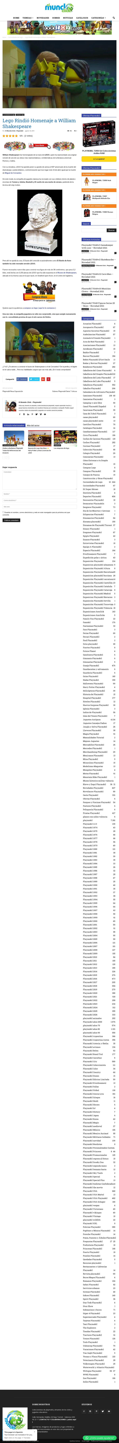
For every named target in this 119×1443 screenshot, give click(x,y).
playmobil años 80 (91, 1029)
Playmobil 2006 (90, 942)
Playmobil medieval (92, 1126)
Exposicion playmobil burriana (97, 575)
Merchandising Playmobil (95, 752)
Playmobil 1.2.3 (90, 824)
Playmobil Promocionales (95, 1155)
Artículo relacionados (14, 425)
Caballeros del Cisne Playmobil (97, 370)
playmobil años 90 (91, 1032)
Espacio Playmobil (91, 550)
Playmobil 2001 (90, 924)
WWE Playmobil (90, 1374)
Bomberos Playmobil (92, 367)
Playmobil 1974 (90, 827)
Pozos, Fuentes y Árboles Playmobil (99, 1238)
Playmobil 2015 (90, 975)
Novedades (43, 18)
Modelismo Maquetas (93, 766)
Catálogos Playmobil (92, 428)
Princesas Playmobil (92, 1248)
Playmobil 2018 (90, 986)
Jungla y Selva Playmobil (95, 727)
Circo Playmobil (86, 294)
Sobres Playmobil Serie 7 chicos (64, 391)
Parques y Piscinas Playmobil (97, 802)
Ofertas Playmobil (91, 798)
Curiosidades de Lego (8, 115)
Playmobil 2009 (90, 953)
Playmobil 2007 (90, 946)
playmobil (32, 445)
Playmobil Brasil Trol (93, 1054)
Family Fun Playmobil (93, 619)
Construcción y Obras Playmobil (98, 478)
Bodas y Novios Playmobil (95, 363)
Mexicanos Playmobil (93, 755)
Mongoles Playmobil (92, 770)
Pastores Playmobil (92, 806)
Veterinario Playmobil (93, 1360)
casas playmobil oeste (93, 421)
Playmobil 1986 (90, 870)
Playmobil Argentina (93, 1036)
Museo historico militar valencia (98, 780)
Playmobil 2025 (90, 1011)
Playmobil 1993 (90, 896)
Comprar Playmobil (92, 471)
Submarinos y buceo (92, 1310)
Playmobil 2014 (90, 971)
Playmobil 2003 (90, 932)
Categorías (97, 18)
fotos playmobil (90, 644)
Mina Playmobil (90, 759)
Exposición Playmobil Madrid (97, 593)
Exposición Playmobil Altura (96, 568)
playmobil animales (92, 1018)
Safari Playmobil (91, 1284)
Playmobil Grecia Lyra (93, 1094)
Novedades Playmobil (93, 788)
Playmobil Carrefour (92, 1058)
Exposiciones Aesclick (93, 611)
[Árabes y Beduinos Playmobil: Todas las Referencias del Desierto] (14, 438)
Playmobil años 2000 (92, 1022)
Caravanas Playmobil (93, 410)
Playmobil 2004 (90, 935)
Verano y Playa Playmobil (95, 1356)
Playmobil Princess (92, 1151)
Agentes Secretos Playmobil (96, 331)
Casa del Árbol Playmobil (94, 413)
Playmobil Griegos (91, 1097)
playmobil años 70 (91, 1025)
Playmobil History (91, 1112)
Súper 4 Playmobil (91, 1313)
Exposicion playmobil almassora (98, 565)
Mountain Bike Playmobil (95, 777)
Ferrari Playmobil (91, 637)
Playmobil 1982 (90, 856)
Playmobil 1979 (90, 845)
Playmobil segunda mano (95, 1166)
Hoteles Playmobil (91, 701)
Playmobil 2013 (90, 968)
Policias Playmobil (92, 1227)
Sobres (56, 18)
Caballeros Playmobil (93, 385)
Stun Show (88, 1306)
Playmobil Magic (91, 1122)
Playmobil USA (90, 1191)
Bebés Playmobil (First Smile (96, 359)
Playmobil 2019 (90, 989)
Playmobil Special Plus (93, 1180)
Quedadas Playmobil (92, 1259)
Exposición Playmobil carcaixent (98, 579)
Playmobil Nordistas (92, 1144)
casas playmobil (90, 417)
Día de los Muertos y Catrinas (96, 511)
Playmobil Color (90, 1068)
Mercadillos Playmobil (93, 745)
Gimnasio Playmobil (92, 658)
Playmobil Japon (91, 1115)
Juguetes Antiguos (92, 719)
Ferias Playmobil (91, 633)
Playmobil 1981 (90, 852)
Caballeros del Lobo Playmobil (97, 381)
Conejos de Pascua (91, 475)
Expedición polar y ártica (94, 557)
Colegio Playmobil (91, 453)
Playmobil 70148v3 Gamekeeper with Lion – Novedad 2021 (97, 246)
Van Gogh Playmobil (92, 1353)
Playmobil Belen (90, 1050)
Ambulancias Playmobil (94, 334)
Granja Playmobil (91, 665)
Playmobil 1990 (90, 885)
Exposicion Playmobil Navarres (97, 597)
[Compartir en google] (43, 379)
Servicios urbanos (91, 1288)
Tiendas (27, 18)
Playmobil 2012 (90, 964)
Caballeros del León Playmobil (97, 377)
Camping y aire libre (92, 403)
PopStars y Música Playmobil (96, 1230)
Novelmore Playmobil (93, 791)
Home (16, 18)
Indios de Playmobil (92, 712)
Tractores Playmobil (92, 1335)
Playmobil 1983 (90, 860)
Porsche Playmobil (92, 1234)
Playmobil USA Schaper (94, 1202)
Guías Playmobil (90, 676)
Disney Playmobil (91, 529)
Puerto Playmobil (91, 1252)
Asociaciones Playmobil (94, 345)
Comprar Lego (20, 115)
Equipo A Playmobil (92, 547)
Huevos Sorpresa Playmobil (96, 705)
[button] (113, 18)
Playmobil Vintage (92, 1216)
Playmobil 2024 (90, 1007)
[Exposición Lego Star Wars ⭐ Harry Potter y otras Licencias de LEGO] (39, 438)
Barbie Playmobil (91, 352)
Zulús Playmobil (90, 1382)
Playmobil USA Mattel (93, 1194)
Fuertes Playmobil (91, 647)
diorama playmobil (92, 521)
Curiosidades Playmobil (94, 485)
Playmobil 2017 (90, 982)
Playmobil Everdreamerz (94, 1083)
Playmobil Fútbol (91, 1090)
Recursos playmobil (92, 1263)
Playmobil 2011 (90, 960)
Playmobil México (91, 1130)
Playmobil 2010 (90, 957)
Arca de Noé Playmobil (93, 341)
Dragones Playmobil (92, 532)
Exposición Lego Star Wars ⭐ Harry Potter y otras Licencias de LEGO (39, 450)
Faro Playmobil (90, 629)
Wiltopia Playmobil (92, 1371)
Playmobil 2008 (90, 950)
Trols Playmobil (90, 1342)
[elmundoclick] (84, 1411)
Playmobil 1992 (90, 892)
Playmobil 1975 (90, 831)
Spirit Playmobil (90, 1299)
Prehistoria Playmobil (93, 1245)
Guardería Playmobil (92, 673)
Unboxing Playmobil (92, 1346)
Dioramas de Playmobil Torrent (97, 525)
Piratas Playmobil (91, 813)
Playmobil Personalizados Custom (99, 1148)
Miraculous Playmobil (93, 762)
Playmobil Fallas (91, 1086)
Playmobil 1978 (90, 842)
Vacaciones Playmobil (93, 1349)
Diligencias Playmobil (93, 514)
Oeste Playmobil (90, 795)
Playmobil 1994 (90, 899)
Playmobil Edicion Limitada (96, 1079)
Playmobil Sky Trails (93, 1173)
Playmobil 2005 (90, 939)
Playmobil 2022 (90, 1000)
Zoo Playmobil (89, 1378)
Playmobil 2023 (90, 1004)
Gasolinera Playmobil (93, 655)
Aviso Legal (85, 1441)
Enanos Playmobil (91, 539)
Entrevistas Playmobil (93, 543)
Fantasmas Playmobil (93, 626)
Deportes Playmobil (88, 265)
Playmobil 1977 (90, 838)
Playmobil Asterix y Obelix (95, 1043)
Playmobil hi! (89, 1108)
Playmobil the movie (93, 1187)
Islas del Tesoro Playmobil (95, 716)
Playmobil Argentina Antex (96, 1040)
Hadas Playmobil (91, 680)
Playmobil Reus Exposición (13, 391)
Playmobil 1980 (90, 849)
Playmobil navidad (92, 1140)
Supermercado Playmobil (94, 1317)
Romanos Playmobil (92, 1281)
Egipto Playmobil (91, 536)
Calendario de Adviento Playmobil (99, 392)
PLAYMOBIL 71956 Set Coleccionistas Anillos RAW (99, 152)
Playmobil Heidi (90, 1101)
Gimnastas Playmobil (93, 662)
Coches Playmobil (91, 442)
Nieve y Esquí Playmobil (94, 784)
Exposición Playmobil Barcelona (98, 572)
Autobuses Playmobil (93, 349)
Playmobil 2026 (90, 1014)
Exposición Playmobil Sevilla (97, 601)
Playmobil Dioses (91, 1076)
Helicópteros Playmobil (94, 691)
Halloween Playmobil (93, 683)
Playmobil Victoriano (93, 1209)
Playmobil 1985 (90, 867)
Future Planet (89, 651)
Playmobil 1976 (90, 834)
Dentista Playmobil (92, 493)
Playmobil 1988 (90, 878)
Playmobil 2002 (90, 928)
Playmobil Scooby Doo (93, 1162)
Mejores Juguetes (91, 741)
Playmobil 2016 (90, 978)
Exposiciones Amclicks (94, 615)
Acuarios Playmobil (92, 323)
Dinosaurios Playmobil (93, 518)
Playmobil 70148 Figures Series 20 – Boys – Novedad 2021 (98, 304)
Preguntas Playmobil (93, 1241)
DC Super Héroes (90, 489)
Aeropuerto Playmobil (93, 327)
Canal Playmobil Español (94, 406)
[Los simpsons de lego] (65, 438)
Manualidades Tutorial (93, 737)
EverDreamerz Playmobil (94, 554)
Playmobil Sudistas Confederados (98, 1184)
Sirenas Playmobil (91, 1292)
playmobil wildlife (92, 1220)
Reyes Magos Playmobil (94, 1277)
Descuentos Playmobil (93, 500)
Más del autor (33, 425)
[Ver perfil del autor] (21, 414)
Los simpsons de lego (61, 448)
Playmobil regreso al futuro (95, 1158)
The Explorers (89, 1328)
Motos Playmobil (91, 773)
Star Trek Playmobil (92, 1302)
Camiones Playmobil (92, 395)
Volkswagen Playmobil (94, 1364)
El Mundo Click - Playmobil (14, 131)
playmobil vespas (91, 1205)
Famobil (87, 622)
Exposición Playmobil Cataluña (97, 586)
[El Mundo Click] (59, 7)
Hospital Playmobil (92, 698)
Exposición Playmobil (93, 561)
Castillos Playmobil (92, 424)
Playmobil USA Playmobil (95, 1198)
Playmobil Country (92, 1072)
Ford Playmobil (90, 640)
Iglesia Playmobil (91, 709)
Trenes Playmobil (91, 1338)
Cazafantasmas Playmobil (95, 431)
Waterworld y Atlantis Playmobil (98, 1367)
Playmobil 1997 (90, 910)
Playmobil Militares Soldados (96, 1137)
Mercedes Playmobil (92, 748)
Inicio (4, 37)
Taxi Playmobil (90, 1324)
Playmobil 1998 (90, 914)
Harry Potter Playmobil (94, 687)
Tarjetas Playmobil (91, 1320)
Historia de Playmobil (93, 694)
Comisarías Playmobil (93, 457)
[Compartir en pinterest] (48, 379)
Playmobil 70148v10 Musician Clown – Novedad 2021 (96, 290)
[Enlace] (4, 457)
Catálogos (82, 18)
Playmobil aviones (91, 1047)
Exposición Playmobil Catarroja (97, 590)
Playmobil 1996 (90, 906)
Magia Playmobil (91, 734)
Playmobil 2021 (90, 996)
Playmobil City (90, 1061)
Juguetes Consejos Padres (95, 723)
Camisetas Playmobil (93, 399)
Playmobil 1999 (90, 917)
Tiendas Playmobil (91, 1331)
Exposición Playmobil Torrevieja (98, 604)
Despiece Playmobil (92, 507)
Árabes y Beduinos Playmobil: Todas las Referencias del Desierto (13, 450)
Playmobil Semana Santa (94, 1169)
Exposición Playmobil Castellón (98, 583)
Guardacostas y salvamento (96, 669)
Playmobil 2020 (90, 993)
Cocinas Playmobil (91, 446)
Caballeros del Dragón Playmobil (98, 374)
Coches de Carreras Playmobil (96, 439)
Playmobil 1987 (90, 874)
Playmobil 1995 (90, 903)
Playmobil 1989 (90, 881)
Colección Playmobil (92, 449)
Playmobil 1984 (90, 863)
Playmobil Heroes (91, 1104)
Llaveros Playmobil (92, 730)
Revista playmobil (91, 1274)
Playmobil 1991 (90, 888)
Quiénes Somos (75, 1441)
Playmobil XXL (90, 1223)
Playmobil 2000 (90, 921)
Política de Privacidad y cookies (101, 1441)
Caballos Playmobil (92, 388)
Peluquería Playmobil (93, 809)
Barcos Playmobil (91, 356)
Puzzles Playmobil (91, 1256)
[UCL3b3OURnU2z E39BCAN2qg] (109, 1411)
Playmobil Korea (90, 1119)
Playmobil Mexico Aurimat (95, 1133)
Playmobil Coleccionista (94, 1065)
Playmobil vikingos (92, 1212)
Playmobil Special (91, 1176)
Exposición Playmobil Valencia (97, 608)
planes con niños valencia (95, 816)
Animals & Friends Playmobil (96, 338)
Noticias (68, 18)
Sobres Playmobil (91, 1295)
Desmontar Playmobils (93, 503)
